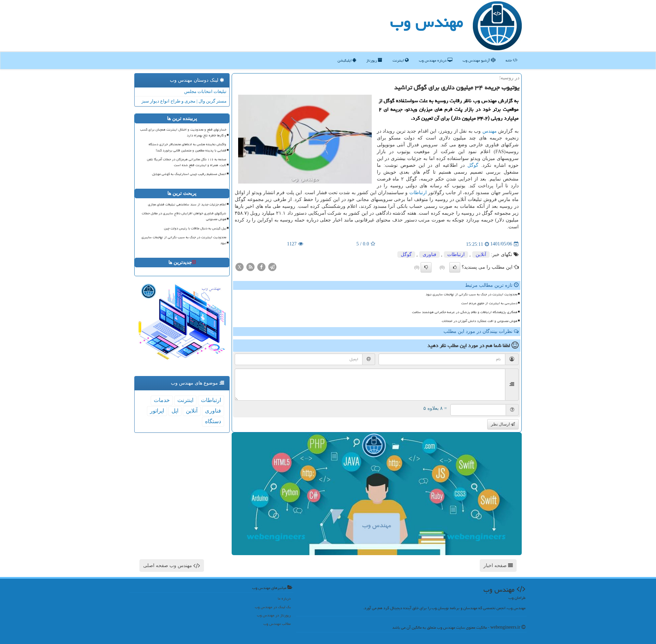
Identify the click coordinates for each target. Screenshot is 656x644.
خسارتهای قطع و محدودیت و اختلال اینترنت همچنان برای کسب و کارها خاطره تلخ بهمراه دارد (183, 132)
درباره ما (284, 598)
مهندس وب (426, 22)
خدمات (162, 400)
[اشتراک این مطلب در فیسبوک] (261, 266)
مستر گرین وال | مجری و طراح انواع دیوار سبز (184, 101)
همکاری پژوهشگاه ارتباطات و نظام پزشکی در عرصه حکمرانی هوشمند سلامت (464, 312)
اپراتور (157, 411)
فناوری (429, 254)
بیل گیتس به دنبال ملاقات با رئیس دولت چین (195, 228)
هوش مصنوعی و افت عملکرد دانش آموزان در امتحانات (479, 321)
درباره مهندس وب (433, 60)
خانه (509, 60)
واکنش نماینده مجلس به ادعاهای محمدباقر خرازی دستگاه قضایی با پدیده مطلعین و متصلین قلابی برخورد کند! (187, 147)
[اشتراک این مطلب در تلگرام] (272, 266)
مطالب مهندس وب (277, 623)
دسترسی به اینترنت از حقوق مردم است (489, 303)
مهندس (489, 131)
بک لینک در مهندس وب (273, 607)
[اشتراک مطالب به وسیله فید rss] (250, 266)
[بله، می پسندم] (454, 267)
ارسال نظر (501, 424)
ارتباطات (418, 192)
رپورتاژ (372, 60)
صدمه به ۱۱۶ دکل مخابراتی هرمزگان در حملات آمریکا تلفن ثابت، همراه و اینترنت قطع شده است (186, 162)
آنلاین (481, 254)
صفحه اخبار (495, 565)
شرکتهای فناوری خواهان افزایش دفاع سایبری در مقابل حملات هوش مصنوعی (184, 216)
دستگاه (213, 421)
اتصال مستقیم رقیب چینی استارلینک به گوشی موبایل (189, 174)
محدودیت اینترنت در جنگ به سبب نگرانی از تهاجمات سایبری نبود (471, 294)
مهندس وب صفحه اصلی (168, 565)
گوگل (472, 165)
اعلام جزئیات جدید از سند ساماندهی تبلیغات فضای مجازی (187, 204)
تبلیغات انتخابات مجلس (205, 91)
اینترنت (399, 60)
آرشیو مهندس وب (477, 60)
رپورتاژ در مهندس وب (274, 615)
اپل (175, 411)
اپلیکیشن (345, 60)
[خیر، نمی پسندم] (426, 267)
